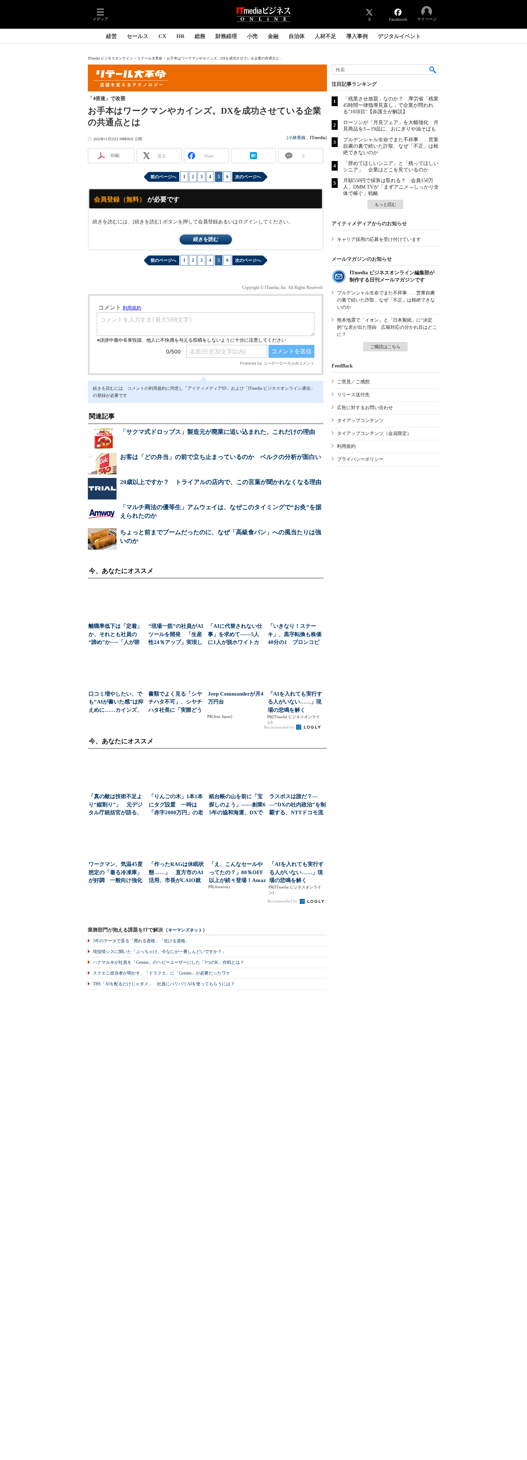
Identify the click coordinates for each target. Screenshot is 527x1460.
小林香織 (296, 137)
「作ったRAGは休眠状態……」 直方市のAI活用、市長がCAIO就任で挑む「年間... (176, 873)
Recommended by (279, 727)
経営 (111, 36)
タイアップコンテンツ (360, 420)
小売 (252, 36)
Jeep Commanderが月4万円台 (236, 698)
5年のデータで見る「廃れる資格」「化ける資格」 (141, 940)
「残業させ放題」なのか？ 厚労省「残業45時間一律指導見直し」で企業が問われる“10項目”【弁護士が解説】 (390, 105)
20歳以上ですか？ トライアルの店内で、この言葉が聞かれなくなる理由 (221, 482)
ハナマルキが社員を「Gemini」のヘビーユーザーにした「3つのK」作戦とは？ (168, 962)
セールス (137, 36)
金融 (273, 36)
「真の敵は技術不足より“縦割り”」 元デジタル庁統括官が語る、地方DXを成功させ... (116, 805)
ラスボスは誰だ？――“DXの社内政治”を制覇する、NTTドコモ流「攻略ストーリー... (297, 805)
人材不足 (325, 36)
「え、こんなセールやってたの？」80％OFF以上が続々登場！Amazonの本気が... (237, 873)
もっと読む (385, 204)
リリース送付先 (353, 394)
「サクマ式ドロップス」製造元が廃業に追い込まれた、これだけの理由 (217, 431)
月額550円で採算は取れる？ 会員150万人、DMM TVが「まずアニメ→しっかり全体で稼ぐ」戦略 (391, 187)
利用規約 (346, 446)
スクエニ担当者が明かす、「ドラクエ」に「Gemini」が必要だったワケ (161, 973)
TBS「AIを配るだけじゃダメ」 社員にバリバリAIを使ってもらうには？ (164, 983)
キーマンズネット (185, 930)
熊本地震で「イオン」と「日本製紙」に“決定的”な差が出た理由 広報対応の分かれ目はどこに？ (387, 327)
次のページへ (248, 176)
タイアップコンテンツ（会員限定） (374, 433)
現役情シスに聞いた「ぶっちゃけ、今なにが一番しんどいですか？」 (159, 951)
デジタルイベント (399, 36)
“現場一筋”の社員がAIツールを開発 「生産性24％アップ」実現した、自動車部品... (175, 634)
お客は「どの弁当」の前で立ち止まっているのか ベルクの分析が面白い (220, 457)
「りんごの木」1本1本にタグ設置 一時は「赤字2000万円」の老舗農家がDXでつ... (176, 805)
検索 (433, 70)
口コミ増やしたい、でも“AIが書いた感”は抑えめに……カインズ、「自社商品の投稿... (116, 702)
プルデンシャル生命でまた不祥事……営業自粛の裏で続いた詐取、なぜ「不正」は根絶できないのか (390, 146)
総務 (200, 36)
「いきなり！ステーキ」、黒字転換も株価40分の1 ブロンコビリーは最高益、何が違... (295, 634)
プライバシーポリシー (360, 459)
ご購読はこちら (385, 346)
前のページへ (163, 176)
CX (162, 36)
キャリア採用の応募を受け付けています (379, 239)
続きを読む (205, 239)
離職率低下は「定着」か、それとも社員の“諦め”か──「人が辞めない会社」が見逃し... (115, 634)
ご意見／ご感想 (353, 381)
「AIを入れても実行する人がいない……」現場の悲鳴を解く (295, 702)
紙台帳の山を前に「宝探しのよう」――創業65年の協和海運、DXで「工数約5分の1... (237, 805)
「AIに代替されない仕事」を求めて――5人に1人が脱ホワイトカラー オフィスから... (235, 634)
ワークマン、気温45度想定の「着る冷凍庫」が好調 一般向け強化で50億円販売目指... (116, 873)
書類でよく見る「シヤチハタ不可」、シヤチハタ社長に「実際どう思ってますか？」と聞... (175, 702)
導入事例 (357, 36)
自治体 (297, 36)
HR (180, 36)
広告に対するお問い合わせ (365, 407)
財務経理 (226, 36)
